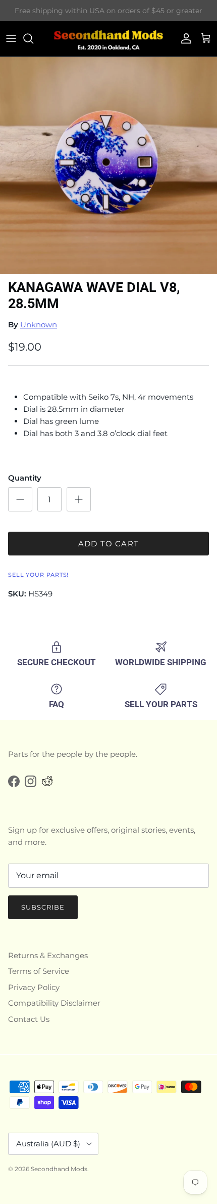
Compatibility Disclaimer (54, 1003)
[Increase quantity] (79, 499)
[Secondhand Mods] (108, 38)
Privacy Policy (34, 987)
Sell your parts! (38, 574)
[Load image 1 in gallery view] (108, 165)
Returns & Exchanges (48, 955)
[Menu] (11, 38)
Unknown (38, 324)
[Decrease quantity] (20, 499)
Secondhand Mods (59, 1169)
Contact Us (28, 1019)
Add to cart (108, 543)
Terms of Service (38, 971)
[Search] (33, 38)
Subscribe (43, 907)
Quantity (24, 478)
